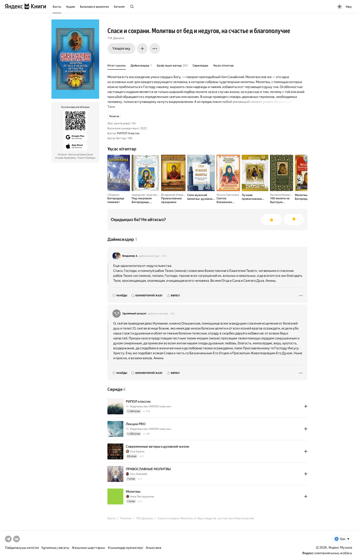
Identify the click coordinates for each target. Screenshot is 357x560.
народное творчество (147, 194)
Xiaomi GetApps (86, 157)
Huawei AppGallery (65, 157)
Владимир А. (130, 255)
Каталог (119, 6)
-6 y (172, 313)
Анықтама (153, 548)
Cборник (113, 194)
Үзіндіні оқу (121, 48)
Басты (57, 6)
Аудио (70, 6)
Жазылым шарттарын (88, 548)
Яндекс (308, 553)
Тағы (111, 107)
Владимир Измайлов (175, 194)
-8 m (164, 255)
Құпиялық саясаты (55, 548)
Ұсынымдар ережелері (125, 548)
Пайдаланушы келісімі (22, 548)
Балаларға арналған (94, 6)
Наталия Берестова (283, 194)
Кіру (349, 6)
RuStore (62, 154)
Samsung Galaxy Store (80, 154)
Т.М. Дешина (115, 38)
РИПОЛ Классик (128, 133)
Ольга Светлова (228, 194)
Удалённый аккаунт (134, 313)
